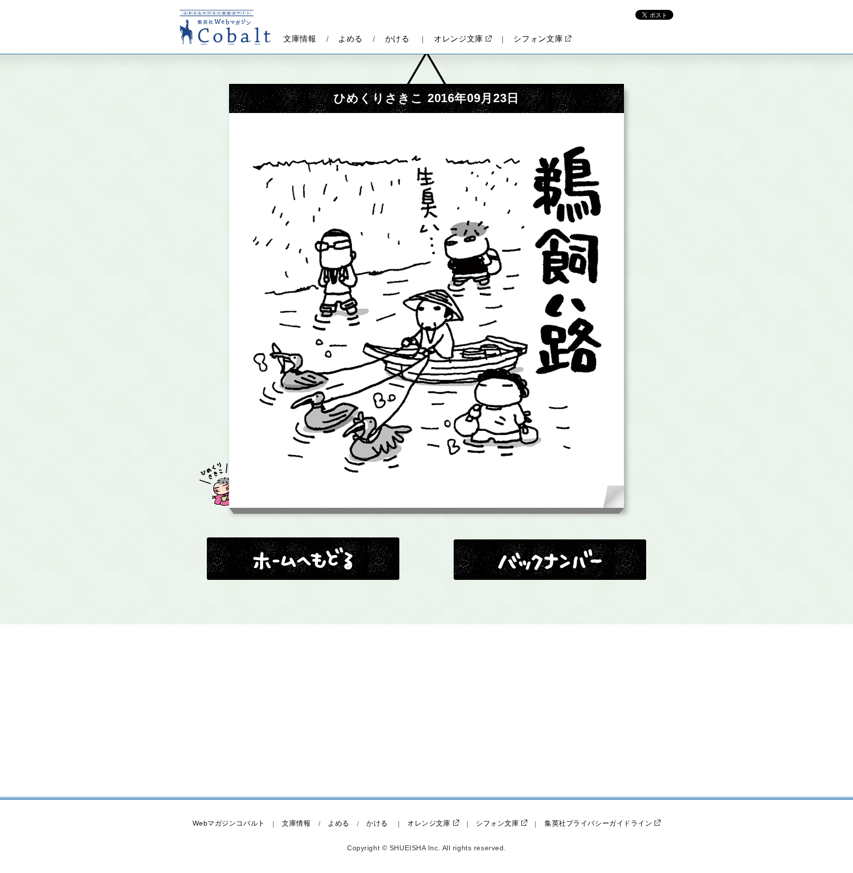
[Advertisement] (343, 710)
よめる (350, 39)
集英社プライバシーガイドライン (598, 823)
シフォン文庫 (538, 39)
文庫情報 (299, 39)
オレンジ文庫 (458, 39)
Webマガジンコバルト (229, 823)
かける (397, 39)
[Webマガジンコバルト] (225, 27)
